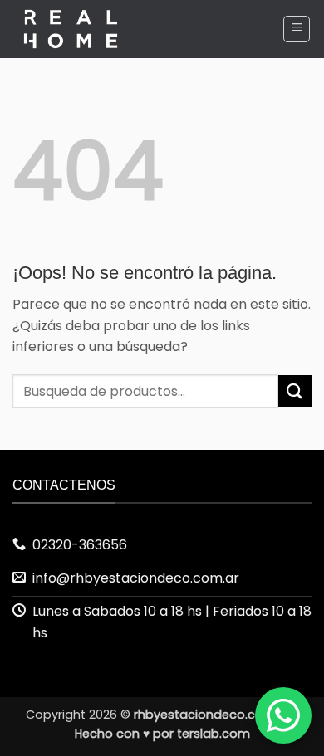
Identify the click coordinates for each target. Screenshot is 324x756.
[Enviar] (295, 391)
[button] (296, 29)
